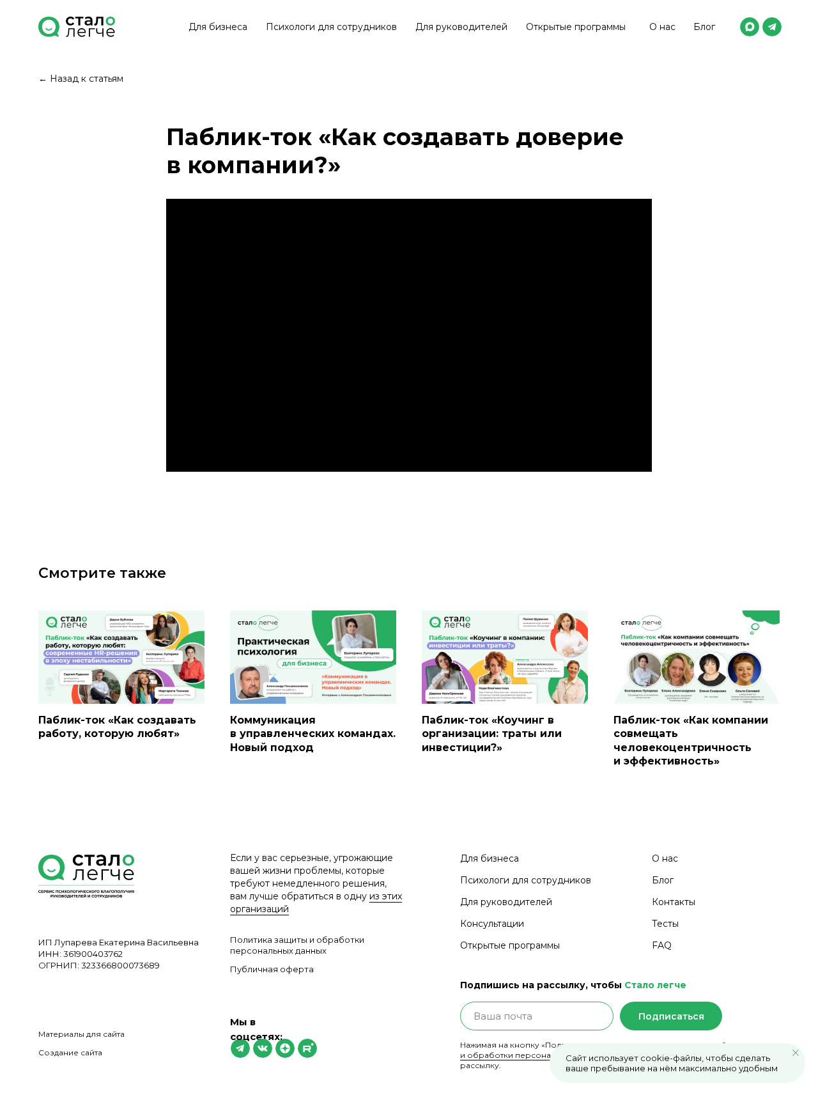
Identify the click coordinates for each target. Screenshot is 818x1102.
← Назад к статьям (80, 78)
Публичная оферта (272, 969)
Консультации (492, 923)
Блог (704, 27)
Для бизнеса (218, 27)
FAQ (662, 945)
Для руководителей (461, 27)
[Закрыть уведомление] (795, 1052)
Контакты (673, 902)
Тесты (665, 923)
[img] (749, 26)
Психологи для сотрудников (331, 27)
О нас (662, 27)
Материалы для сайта (81, 1034)
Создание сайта (70, 1052)
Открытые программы (576, 27)
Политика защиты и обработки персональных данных (297, 945)
